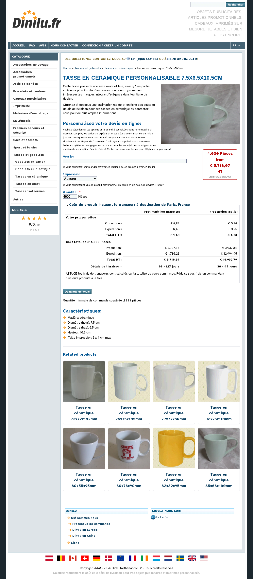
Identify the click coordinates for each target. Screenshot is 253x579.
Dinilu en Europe (85, 530)
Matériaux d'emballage (30, 113)
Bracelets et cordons (29, 91)
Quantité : (72, 192)
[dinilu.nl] (168, 558)
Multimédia (21, 121)
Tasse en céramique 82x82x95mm (173, 480)
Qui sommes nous (84, 518)
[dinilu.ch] (84, 558)
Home (67, 68)
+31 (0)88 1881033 (144, 59)
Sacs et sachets (25, 140)
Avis (42, 45)
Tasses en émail (28, 184)
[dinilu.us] (204, 558)
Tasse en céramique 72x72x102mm (84, 413)
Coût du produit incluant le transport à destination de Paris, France (129, 204)
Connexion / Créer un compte (107, 45)
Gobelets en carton (30, 161)
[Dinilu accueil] (40, 18)
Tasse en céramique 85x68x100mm (218, 480)
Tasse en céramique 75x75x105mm (129, 413)
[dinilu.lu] (156, 558)
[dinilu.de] (96, 558)
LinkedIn (162, 517)
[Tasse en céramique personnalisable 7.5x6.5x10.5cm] (200, 114)
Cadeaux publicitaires (30, 98)
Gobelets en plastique (32, 169)
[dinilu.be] (61, 558)
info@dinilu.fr (184, 59)
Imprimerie (21, 106)
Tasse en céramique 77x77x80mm (173, 413)
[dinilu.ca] (72, 558)
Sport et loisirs (25, 147)
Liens (75, 543)
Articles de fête (25, 84)
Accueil (18, 45)
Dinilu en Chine (83, 535)
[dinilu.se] (180, 558)
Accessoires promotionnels (24, 74)
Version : (69, 156)
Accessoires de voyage (31, 64)
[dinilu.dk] (108, 558)
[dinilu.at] (49, 558)
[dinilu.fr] (132, 558)
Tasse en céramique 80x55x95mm (84, 480)
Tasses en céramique (31, 176)
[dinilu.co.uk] (191, 558)
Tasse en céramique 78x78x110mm (219, 413)
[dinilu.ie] (144, 558)
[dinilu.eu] (120, 558)
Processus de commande (91, 524)
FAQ (32, 45)
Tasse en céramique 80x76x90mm (128, 480)
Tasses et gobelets (28, 155)
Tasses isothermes (30, 191)
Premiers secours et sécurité (28, 130)
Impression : (72, 174)
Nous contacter (64, 45)
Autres (18, 199)
